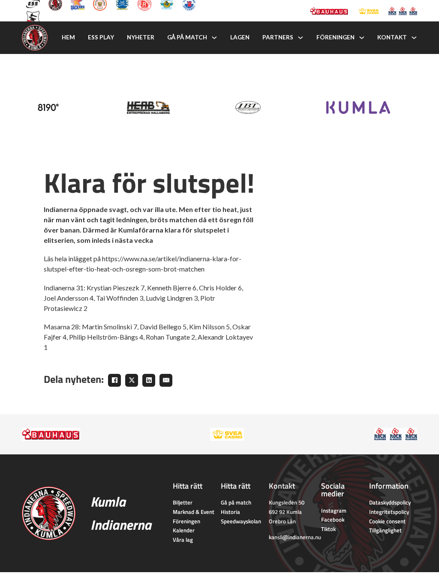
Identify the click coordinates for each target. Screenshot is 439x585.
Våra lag (183, 539)
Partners (277, 37)
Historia (230, 511)
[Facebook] (114, 380)
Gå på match (187, 37)
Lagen (240, 37)
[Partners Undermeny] (301, 37)
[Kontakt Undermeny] (414, 37)
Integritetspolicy (389, 511)
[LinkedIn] (148, 380)
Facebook (332, 519)
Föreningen (335, 37)
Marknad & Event (193, 511)
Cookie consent (387, 521)
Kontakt (392, 37)
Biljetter (182, 502)
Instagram (333, 510)
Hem (68, 37)
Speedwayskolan (241, 521)
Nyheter (140, 37)
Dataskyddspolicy (390, 502)
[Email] (165, 380)
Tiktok (328, 529)
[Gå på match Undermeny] (214, 37)
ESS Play (101, 37)
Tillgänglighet (385, 530)
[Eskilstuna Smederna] (33, 17)
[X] (131, 380)
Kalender (184, 530)
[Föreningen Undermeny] (362, 37)
